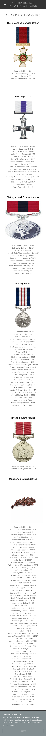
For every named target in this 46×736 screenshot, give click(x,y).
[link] (23, 4)
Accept (23, 731)
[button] (5, 4)
